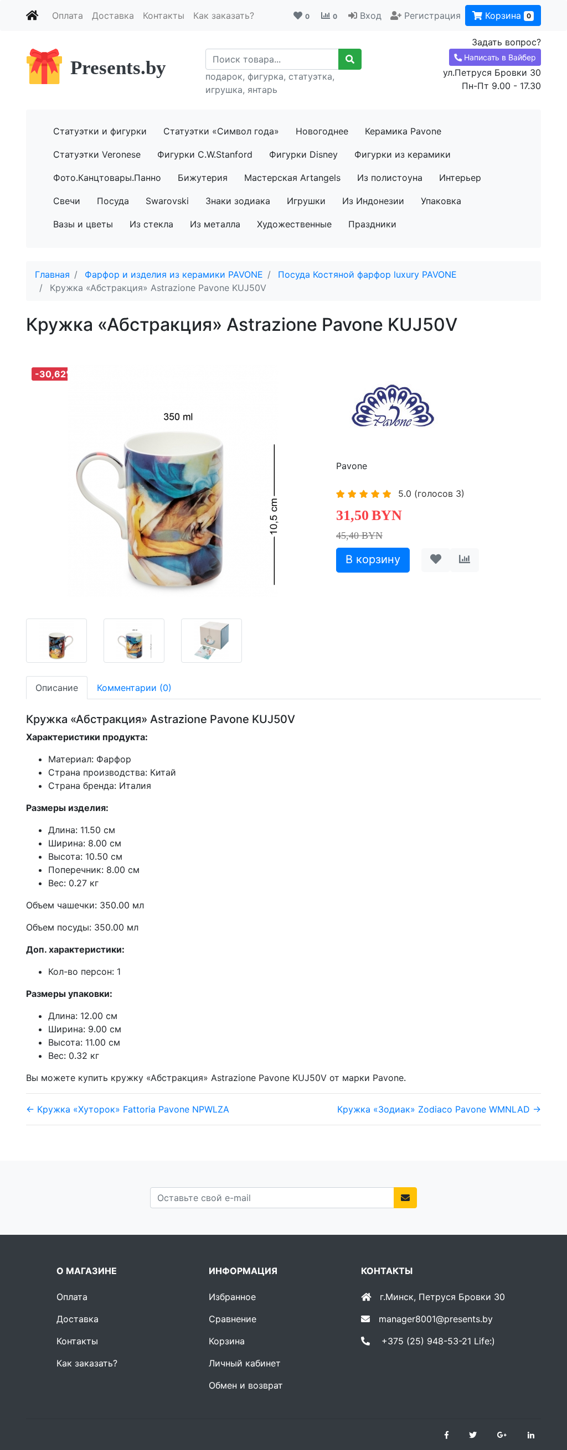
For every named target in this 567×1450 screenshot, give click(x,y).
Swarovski (167, 200)
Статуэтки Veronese (97, 154)
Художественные (294, 224)
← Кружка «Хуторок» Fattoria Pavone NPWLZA (127, 1109)
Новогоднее (322, 131)
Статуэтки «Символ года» (221, 131)
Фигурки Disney (303, 154)
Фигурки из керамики (402, 154)
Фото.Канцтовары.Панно (107, 177)
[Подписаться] (405, 1197)
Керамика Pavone (403, 131)
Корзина (506, 15)
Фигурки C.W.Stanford (204, 154)
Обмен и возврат (246, 1385)
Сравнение (232, 1318)
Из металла (215, 224)
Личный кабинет (245, 1363)
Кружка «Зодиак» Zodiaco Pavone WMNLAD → (439, 1109)
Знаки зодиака (237, 200)
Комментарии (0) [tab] (134, 687)
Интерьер (460, 177)
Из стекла (151, 224)
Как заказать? (223, 15)
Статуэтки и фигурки (100, 131)
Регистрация (432, 15)
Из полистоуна (389, 177)
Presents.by (118, 68)
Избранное (232, 1296)
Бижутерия (203, 177)
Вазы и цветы (83, 224)
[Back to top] (542, 1397)
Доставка (113, 15)
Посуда (113, 200)
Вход (371, 15)
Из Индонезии (373, 200)
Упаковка (441, 200)
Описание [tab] (56, 687)
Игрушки (306, 200)
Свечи (66, 200)
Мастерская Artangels (292, 177)
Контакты (163, 15)
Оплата (67, 15)
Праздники (372, 224)
